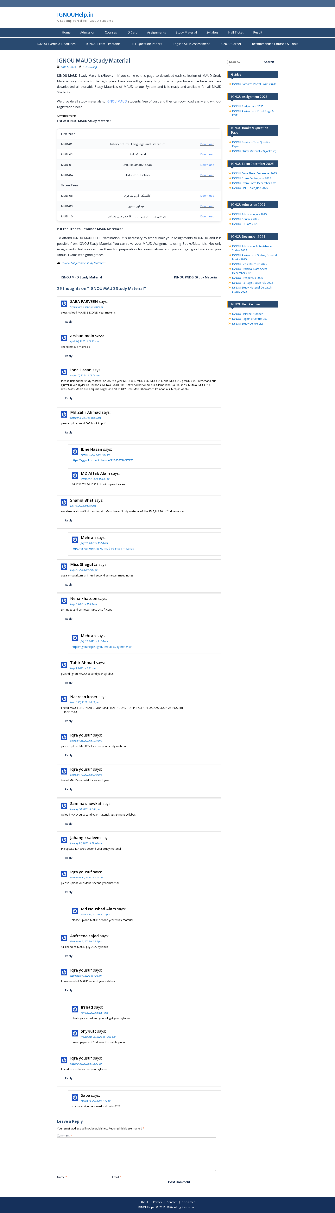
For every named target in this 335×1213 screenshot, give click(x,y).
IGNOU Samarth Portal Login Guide (254, 84)
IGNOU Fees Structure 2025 (249, 264)
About (144, 1202)
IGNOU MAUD (116, 101)
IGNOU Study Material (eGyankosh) (254, 151)
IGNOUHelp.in (75, 14)
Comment (64, 1135)
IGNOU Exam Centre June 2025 (251, 178)
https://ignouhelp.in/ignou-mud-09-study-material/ (103, 548)
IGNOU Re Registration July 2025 (252, 282)
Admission (87, 32)
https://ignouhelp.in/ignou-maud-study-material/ (102, 647)
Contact (172, 1202)
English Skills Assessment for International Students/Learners (191, 44)
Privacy (157, 1202)
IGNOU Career (230, 44)
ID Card (132, 32)
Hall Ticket (235, 32)
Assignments (156, 32)
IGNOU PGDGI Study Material (196, 277)
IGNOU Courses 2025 (245, 219)
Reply (69, 321)
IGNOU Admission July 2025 (249, 214)
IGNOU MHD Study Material (81, 277)
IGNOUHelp (90, 67)
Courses (111, 32)
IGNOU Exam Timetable (103, 44)
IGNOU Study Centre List (247, 323)
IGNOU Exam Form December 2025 (254, 183)
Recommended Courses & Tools (275, 44)
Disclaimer (188, 1202)
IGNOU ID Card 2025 (245, 224)
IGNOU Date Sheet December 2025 (254, 173)
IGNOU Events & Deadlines (56, 44)
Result (257, 32)
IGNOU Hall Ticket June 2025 (250, 188)
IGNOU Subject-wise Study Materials (83, 263)
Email (116, 1177)
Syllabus (212, 32)
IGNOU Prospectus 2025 (247, 278)
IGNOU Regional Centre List (249, 318)
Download (207, 144)
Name (62, 1177)
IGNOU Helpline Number (247, 314)
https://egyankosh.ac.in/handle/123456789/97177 (102, 460)
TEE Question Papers (146, 44)
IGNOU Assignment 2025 (247, 106)
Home (66, 32)
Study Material (186, 32)
